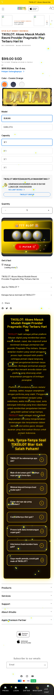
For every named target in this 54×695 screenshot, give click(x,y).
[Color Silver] (22, 84)
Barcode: (18, 45)
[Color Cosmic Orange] (5, 84)
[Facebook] (3, 309)
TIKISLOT (12, 334)
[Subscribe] (44, 665)
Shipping (14, 62)
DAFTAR (26, 691)
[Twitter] (7, 309)
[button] (3, 9)
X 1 (5, 142)
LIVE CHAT (46, 690)
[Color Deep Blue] (13, 84)
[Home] (22, 8)
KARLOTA (8, 127)
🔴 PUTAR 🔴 (27, 247)
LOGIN (16, 691)
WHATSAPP (37, 691)
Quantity (6, 204)
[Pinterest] (11, 309)
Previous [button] (2, 2)
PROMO (5, 691)
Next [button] (51, 2)
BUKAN (7, 118)
